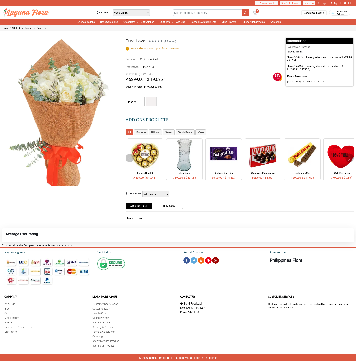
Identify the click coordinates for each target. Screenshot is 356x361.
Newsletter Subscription (18, 327)
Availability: (142, 59)
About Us (9, 304)
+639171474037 (196, 307)
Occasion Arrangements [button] (203, 22)
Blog (7, 308)
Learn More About (104, 296)
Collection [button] (275, 22)
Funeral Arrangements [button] (253, 22)
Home (6, 27)
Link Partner (11, 331)
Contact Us (187, 296)
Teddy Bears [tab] (185, 132)
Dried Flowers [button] (229, 22)
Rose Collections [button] (109, 22)
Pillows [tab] (155, 132)
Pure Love (42, 27)
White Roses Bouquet (22, 27)
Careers (8, 313)
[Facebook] (186, 260)
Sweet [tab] (168, 132)
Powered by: (278, 252)
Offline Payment (101, 318)
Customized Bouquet (314, 12)
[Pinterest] (208, 260)
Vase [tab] (201, 132)
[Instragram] (201, 260)
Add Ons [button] (180, 22)
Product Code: (140, 66)
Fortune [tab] (141, 132)
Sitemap (9, 322)
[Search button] (245, 12)
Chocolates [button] (129, 22)
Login (324, 3)
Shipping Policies (102, 322)
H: (318, 81)
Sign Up (337, 3)
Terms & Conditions (103, 331)
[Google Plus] (215, 260)
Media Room (11, 318)
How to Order (100, 313)
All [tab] (129, 132)
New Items (309, 3)
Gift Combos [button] (147, 22)
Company (10, 296)
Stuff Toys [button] (165, 22)
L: (292, 81)
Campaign (98, 336)
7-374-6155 (193, 312)
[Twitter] (194, 260)
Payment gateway (16, 252)
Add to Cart (139, 206)
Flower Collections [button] (85, 22)
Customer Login (101, 308)
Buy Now (169, 206)
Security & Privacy (102, 327)
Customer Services (281, 296)
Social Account (193, 252)
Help (349, 3)
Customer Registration (105, 304)
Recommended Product (105, 341)
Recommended (267, 3)
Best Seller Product (290, 3)
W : (305, 81)
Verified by (104, 252)
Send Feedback (193, 303)
